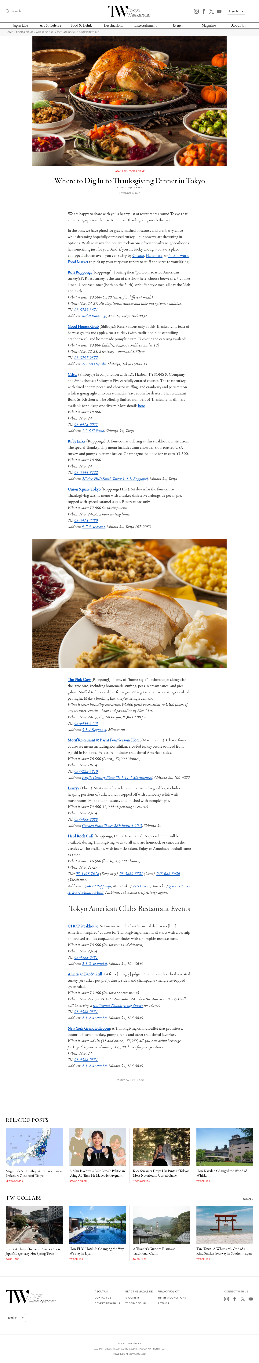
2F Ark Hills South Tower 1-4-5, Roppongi (115, 479)
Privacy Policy (168, 1291)
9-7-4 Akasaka (93, 527)
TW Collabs (203, 1181)
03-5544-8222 (86, 472)
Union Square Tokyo (84, 489)
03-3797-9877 (86, 358)
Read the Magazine (139, 1291)
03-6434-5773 (86, 723)
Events (178, 25)
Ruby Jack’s (77, 441)
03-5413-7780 (86, 520)
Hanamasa (154, 255)
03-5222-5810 (86, 771)
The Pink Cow (79, 680)
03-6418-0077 (86, 424)
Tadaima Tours (136, 1303)
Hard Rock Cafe (81, 836)
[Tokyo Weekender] (31, 1302)
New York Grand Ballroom (89, 1028)
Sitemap (163, 1303)
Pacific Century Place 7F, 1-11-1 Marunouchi (117, 778)
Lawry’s (73, 788)
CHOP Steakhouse (83, 926)
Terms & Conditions (172, 1297)
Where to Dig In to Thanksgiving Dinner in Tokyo (67, 32)
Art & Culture (50, 25)
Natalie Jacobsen (131, 187)
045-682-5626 (168, 874)
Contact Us (103, 1297)
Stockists (132, 1297)
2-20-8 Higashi (94, 364)
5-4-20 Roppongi (98, 886)
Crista (72, 374)
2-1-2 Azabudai (94, 964)
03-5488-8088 (86, 819)
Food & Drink (81, 25)
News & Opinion (14, 1181)
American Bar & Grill (85, 974)
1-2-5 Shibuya (93, 431)
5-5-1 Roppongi (94, 730)
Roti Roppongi (80, 272)
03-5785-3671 (86, 310)
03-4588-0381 (86, 957)
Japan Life (20, 25)
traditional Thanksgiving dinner (118, 1005)
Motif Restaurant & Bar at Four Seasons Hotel (104, 740)
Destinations (113, 25)
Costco (138, 255)
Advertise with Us (107, 1303)
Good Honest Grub (83, 326)
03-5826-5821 (131, 874)
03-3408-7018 (87, 874)
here (141, 406)
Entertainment (145, 25)
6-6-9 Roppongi (94, 316)
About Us (238, 25)
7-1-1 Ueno (141, 886)
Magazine (209, 25)
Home (9, 32)
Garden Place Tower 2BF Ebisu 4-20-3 (112, 826)
